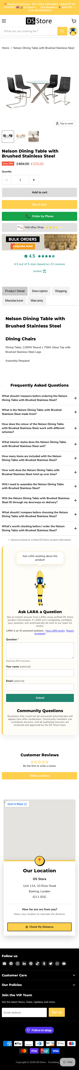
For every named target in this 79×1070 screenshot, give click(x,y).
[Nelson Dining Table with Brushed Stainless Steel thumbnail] (8, 136)
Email (15, 681)
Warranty (37, 300)
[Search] (62, 31)
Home (5, 48)
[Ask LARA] (73, 31)
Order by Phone (39, 216)
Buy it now (39, 204)
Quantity (7, 171)
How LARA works (55, 630)
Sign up (57, 1012)
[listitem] (39, 398)
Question (12, 639)
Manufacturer (14, 300)
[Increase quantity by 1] (34, 180)
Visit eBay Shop (43, 227)
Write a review (40, 776)
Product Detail (15, 291)
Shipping (61, 291)
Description (40, 291)
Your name (18, 666)
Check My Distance (39, 927)
